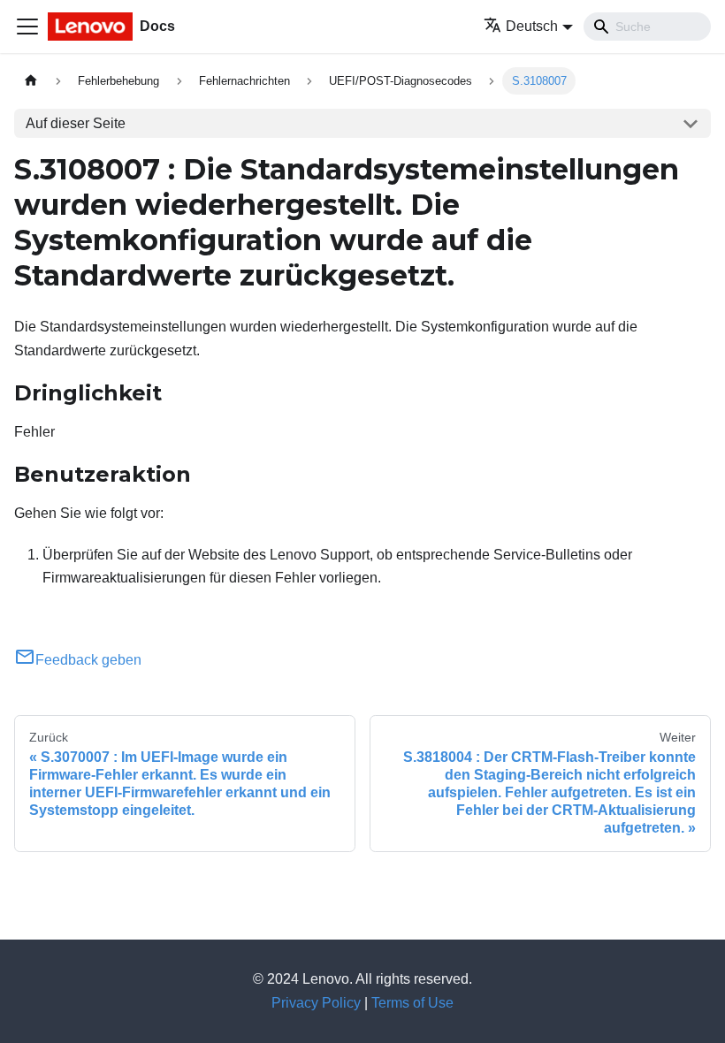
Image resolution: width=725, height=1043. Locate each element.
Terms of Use (412, 1002)
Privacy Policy (316, 1002)
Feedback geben (88, 659)
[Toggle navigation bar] (27, 26)
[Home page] (31, 81)
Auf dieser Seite (76, 123)
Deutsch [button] (532, 26)
